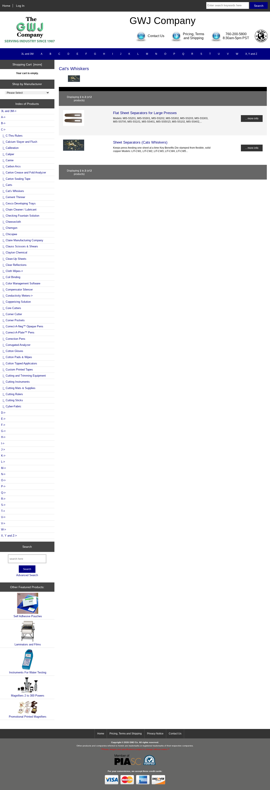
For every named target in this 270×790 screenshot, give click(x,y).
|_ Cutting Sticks (12, 400)
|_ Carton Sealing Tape (15, 178)
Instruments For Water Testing (27, 672)
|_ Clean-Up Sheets (13, 258)
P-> (3, 486)
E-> (3, 418)
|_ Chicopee (9, 234)
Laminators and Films (28, 644)
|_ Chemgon (9, 227)
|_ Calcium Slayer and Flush (19, 141)
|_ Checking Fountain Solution (20, 215)
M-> (3, 468)
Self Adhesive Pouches (28, 616)
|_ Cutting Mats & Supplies (18, 388)
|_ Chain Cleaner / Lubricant (18, 209)
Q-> (3, 492)
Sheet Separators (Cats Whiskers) (140, 142)
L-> (3, 461)
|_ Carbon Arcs (11, 166)
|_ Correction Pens (13, 338)
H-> (3, 437)
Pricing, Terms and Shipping (125, 733)
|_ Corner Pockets (13, 320)
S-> (3, 504)
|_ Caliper (7, 154)
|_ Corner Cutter (11, 314)
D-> (3, 412)
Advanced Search (27, 575)
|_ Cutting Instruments (15, 381)
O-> (3, 480)
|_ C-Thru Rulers (12, 135)
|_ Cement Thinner (13, 197)
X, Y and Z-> (9, 535)
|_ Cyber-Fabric (11, 406)
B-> (3, 123)
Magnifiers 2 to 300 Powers (27, 695)
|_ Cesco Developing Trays (18, 203)
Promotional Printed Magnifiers (27, 716)
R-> (3, 498)
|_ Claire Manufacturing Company (22, 240)
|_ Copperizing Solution (16, 301)
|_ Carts (6, 185)
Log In (20, 5)
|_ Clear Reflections (14, 264)
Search (27, 546)
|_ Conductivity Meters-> (17, 295)
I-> (2, 443)
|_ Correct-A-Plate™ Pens (17, 332)
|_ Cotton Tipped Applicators (19, 363)
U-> (3, 517)
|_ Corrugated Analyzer (15, 344)
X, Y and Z (251, 53)
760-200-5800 (236, 34)
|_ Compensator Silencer (17, 289)
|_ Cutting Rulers (12, 394)
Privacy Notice (155, 733)
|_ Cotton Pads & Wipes (16, 357)
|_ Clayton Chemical (14, 252)
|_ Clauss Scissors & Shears (19, 246)
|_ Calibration (10, 147)
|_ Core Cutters (11, 308)
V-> (3, 523)
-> (3, 129)
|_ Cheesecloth (11, 221)
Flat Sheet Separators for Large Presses (145, 113)
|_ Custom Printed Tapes (17, 369)
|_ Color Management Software (20, 283)
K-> (3, 455)
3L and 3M (27, 53)
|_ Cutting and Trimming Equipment (23, 375)
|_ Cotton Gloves (12, 351)
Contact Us (175, 733)
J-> (3, 449)
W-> (3, 529)
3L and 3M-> (8, 111)
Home (6, 5)
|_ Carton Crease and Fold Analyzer (23, 172)
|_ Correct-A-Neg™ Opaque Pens (22, 326)
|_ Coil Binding (10, 277)
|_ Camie (7, 160)
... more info (251, 118)
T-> (3, 511)
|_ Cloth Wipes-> (12, 271)
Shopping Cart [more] (27, 64)
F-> (3, 424)
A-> (3, 117)
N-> (3, 474)
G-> (3, 431)
